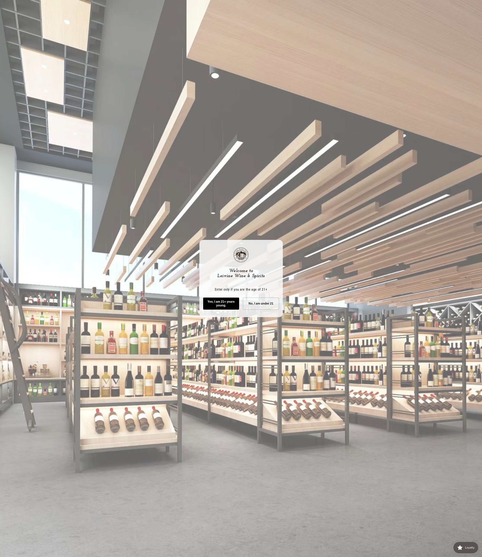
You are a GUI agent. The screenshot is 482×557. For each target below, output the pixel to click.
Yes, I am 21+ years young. (221, 303)
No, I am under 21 (261, 303)
